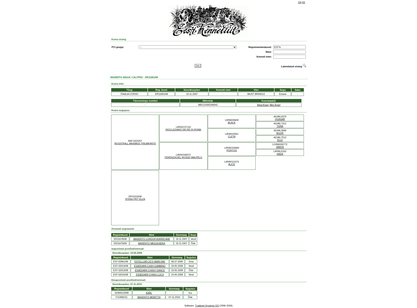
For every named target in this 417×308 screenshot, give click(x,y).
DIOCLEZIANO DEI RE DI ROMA (183, 129)
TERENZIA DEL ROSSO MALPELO (183, 157)
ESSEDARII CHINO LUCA (150, 274)
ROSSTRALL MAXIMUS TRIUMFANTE (135, 143)
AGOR (279, 133)
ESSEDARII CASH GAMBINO (149, 266)
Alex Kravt (275, 105)
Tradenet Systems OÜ (207, 305)
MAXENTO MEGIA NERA (151, 243)
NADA (280, 154)
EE (303, 2)
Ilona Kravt (262, 105)
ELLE (280, 140)
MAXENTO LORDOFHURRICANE (151, 239)
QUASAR (280, 119)
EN (299, 2)
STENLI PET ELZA (135, 199)
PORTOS (232, 150)
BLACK (231, 122)
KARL (149, 293)
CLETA (231, 136)
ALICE (231, 164)
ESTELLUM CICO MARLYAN (149, 261)
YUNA (280, 126)
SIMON (280, 147)
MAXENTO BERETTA (149, 297)
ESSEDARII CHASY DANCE (150, 270)
